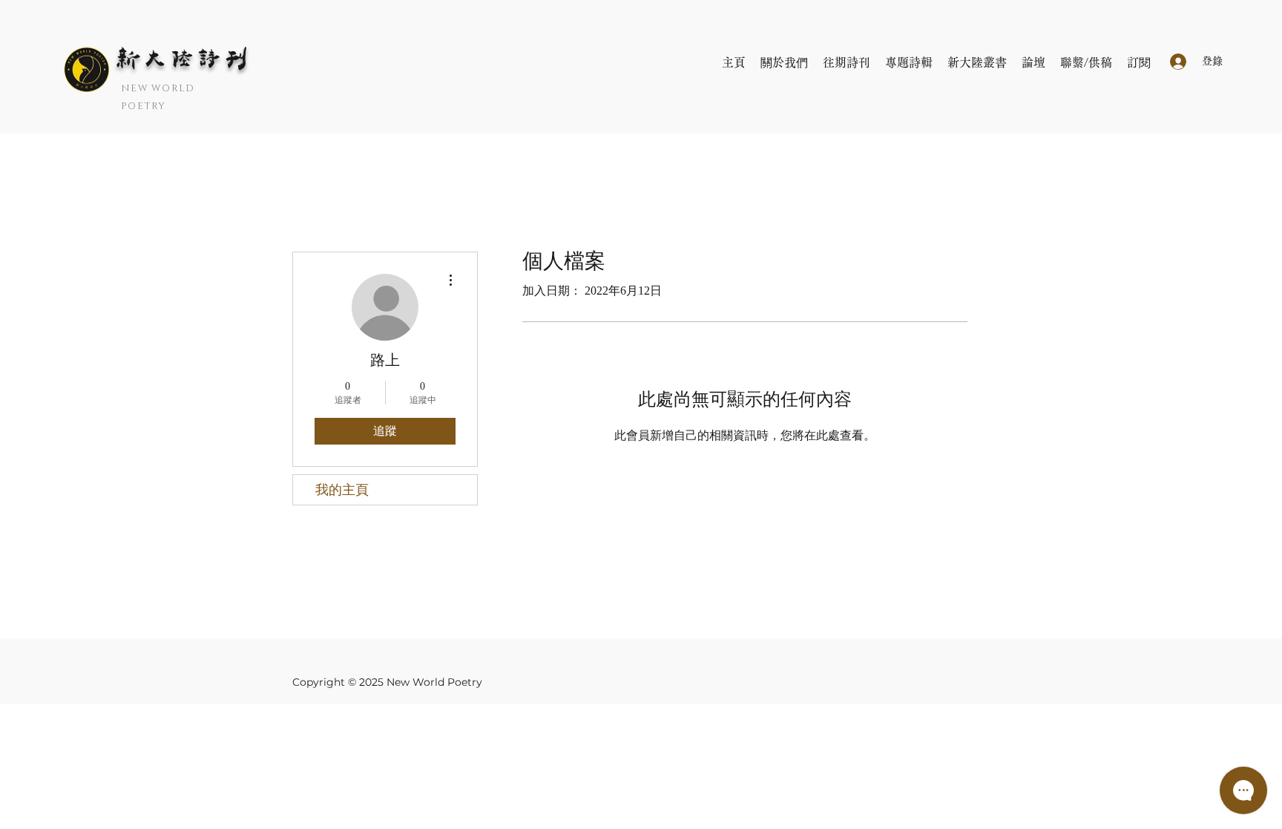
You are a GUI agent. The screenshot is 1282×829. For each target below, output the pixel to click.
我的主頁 (342, 489)
